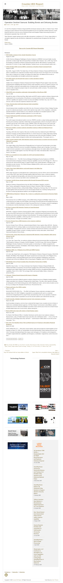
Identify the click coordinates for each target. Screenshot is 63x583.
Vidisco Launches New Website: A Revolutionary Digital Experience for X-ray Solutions (39, 503)
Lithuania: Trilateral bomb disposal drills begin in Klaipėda (21, 275)
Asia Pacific (22, 344)
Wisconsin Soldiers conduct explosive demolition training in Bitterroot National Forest (29, 127)
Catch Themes (55, 580)
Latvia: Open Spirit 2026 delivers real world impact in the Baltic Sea (24, 168)
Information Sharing (44, 344)
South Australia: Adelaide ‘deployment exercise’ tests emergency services (26, 299)
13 (19, 339)
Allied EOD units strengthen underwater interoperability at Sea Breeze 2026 (26, 92)
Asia (18, 344)
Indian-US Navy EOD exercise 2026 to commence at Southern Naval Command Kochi (29, 66)
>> (22, 339)
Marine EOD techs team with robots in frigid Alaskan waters (22, 310)
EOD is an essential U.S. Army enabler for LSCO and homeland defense (25, 154)
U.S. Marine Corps (44, 346)
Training (28, 346)
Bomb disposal (33, 344)
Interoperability (52, 344)
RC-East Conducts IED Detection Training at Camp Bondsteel (22, 207)
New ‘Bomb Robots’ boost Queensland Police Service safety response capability (39, 516)
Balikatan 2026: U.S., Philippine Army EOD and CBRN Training (22, 250)
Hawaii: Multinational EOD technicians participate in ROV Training (24, 115)
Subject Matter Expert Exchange (19, 346)
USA (50, 346)
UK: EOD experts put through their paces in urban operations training (25, 78)
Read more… (8, 42)
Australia (27, 344)
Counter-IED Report (32, 4)
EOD (38, 344)
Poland (9, 346)
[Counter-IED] (31, 19)
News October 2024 (10, 344)
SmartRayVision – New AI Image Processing (38, 541)
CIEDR (16, 24)
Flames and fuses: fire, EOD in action (16, 287)
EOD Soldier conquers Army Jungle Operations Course (21, 55)
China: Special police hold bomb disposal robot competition (22, 104)
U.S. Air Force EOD (35, 346)
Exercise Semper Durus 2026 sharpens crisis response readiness (23, 221)
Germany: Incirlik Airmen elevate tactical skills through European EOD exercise (27, 180)
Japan (6, 346)
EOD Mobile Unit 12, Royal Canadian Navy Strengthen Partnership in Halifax (26, 261)
